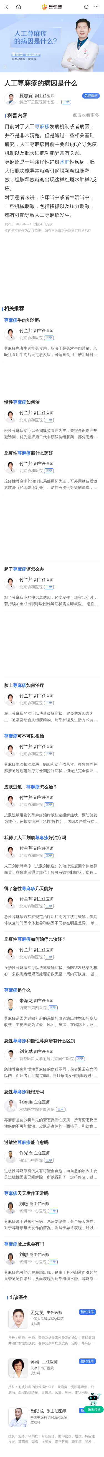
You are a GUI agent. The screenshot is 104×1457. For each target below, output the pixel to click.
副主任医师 (36, 95)
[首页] (5, 7)
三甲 (66, 102)
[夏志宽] (10, 98)
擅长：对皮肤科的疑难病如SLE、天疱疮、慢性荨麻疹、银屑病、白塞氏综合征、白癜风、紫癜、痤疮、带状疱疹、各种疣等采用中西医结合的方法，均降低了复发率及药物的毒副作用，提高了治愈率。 (51, 1390)
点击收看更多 (86, 115)
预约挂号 (87, 1312)
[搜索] (88, 7)
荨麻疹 (42, 126)
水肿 (65, 162)
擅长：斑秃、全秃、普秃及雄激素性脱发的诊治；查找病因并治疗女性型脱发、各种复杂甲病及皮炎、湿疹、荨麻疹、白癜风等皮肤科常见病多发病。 (51, 1341)
